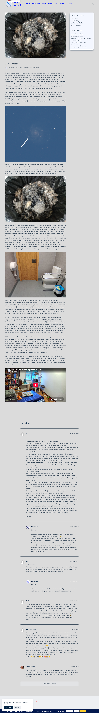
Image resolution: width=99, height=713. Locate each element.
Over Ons (36, 4)
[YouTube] (36, 701)
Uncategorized (28, 67)
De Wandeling (75, 21)
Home (28, 4)
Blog (44, 4)
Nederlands (12, 0)
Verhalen (52, 4)
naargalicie (74, 38)
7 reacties (36, 67)
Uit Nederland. (75, 19)
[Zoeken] (93, 3)
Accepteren (8, 707)
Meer (70, 4)
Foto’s (61, 4)
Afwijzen (17, 707)
